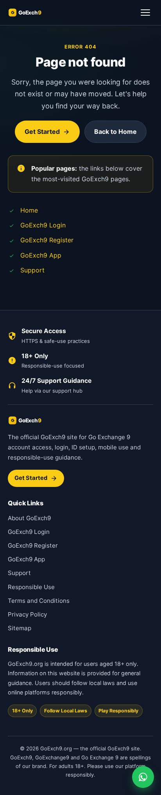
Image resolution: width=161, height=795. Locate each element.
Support (32, 270)
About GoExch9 (29, 518)
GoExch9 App (40, 255)
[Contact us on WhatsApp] (143, 777)
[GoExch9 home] (33, 12)
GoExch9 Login (43, 225)
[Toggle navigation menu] (145, 12)
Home (29, 210)
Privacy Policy (27, 614)
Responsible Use (31, 587)
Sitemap (19, 628)
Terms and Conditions (39, 600)
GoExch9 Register (46, 240)
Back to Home (115, 131)
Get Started (42, 131)
